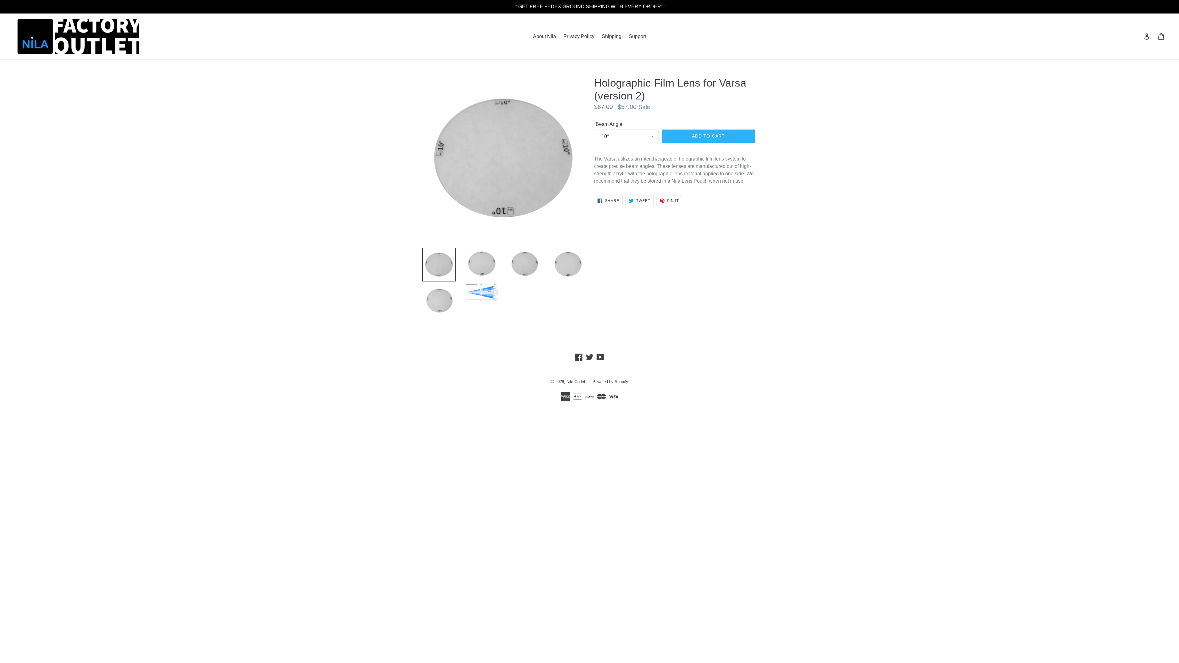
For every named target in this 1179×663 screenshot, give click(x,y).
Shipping (611, 36)
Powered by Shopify (610, 381)
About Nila (544, 36)
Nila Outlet (575, 381)
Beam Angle (609, 124)
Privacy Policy (578, 36)
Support (637, 36)
